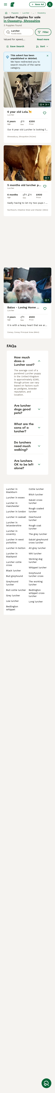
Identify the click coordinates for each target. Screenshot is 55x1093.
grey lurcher (13, 595)
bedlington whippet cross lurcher (36, 593)
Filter (46, 32)
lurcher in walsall (16, 517)
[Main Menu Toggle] (5, 4)
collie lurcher (36, 489)
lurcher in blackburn (11, 490)
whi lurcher (35, 553)
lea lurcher (12, 601)
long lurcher (36, 601)
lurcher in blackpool (11, 555)
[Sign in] (50, 4)
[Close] (47, 55)
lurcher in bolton (15, 548)
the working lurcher (35, 583)
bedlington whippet (12, 608)
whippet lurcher (38, 567)
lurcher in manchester (12, 504)
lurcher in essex (15, 497)
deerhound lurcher (35, 518)
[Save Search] (46, 1083)
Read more (43, 39)
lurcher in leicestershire (13, 524)
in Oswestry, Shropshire (22, 21)
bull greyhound (14, 576)
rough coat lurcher (35, 527)
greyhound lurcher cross (36, 574)
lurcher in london (16, 511)
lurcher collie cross (14, 564)
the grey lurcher (38, 534)
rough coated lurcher (36, 510)
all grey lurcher (37, 548)
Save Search (17, 46)
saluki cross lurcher (35, 501)
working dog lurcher (35, 560)
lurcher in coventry (11, 532)
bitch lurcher (36, 494)
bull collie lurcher (16, 590)
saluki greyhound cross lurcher (38, 541)
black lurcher (13, 570)
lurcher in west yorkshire (15, 541)
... (33, 13)
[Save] (45, 113)
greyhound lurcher (12, 583)
